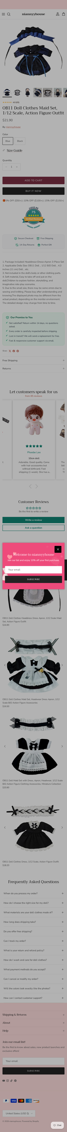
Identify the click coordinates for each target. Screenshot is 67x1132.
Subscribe (33, 579)
